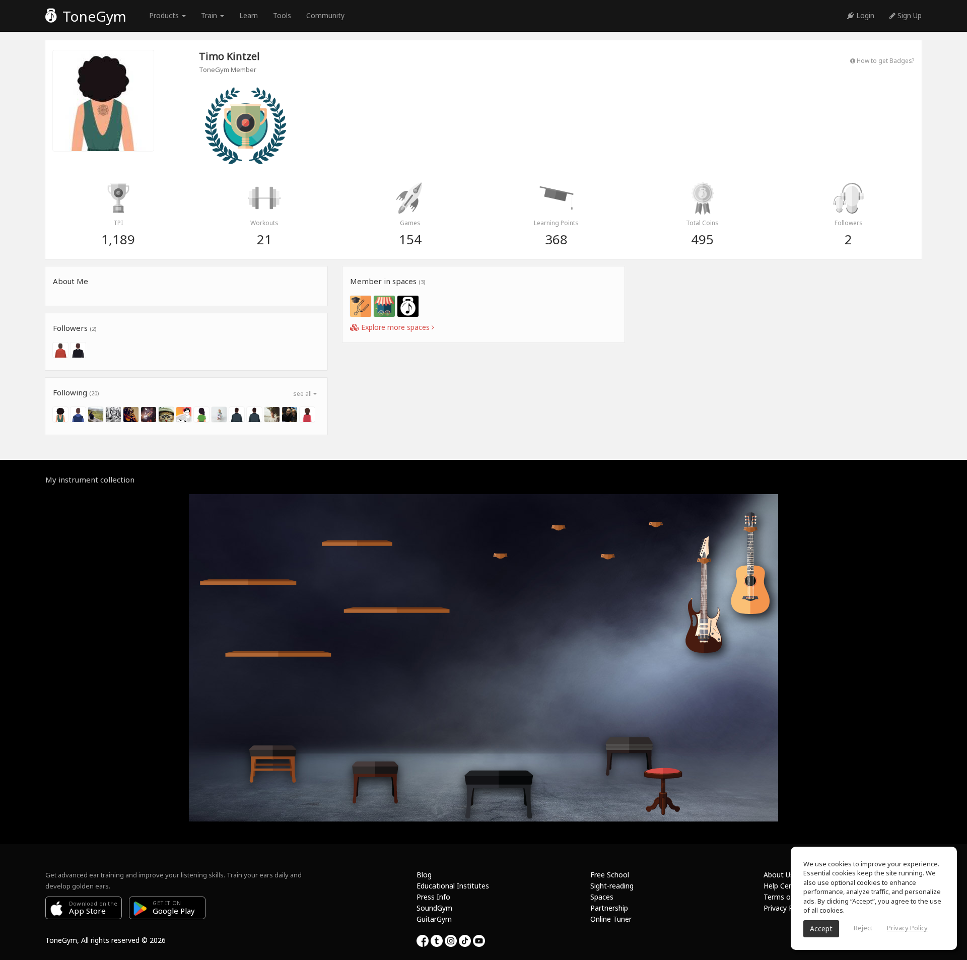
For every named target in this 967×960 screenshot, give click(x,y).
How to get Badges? (884, 60)
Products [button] (165, 15)
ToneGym (92, 16)
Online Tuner (611, 919)
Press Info (433, 897)
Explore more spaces (395, 327)
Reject (863, 927)
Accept (821, 928)
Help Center (783, 885)
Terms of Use (785, 897)
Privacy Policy (786, 908)
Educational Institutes (453, 885)
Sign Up (908, 15)
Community (325, 15)
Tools (282, 15)
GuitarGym (434, 919)
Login (864, 15)
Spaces (601, 897)
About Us (779, 874)
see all (303, 393)
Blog (424, 874)
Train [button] (210, 15)
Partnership (609, 908)
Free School (609, 874)
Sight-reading (612, 885)
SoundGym (434, 908)
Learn (248, 15)
